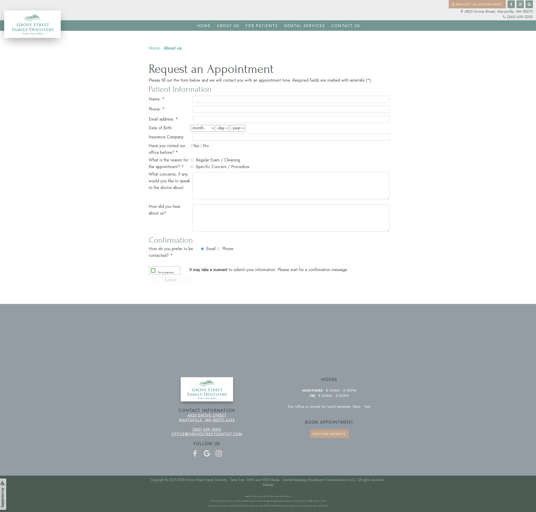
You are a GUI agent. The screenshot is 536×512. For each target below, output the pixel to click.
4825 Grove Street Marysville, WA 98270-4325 (207, 418)
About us (228, 25)
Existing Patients (329, 434)
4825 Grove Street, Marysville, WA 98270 (498, 11)
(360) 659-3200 (520, 17)
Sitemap (268, 484)
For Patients (262, 25)
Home (204, 25)
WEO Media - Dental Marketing (284, 479)
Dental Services (304, 25)
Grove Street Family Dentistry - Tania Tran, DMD (220, 479)
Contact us (345, 25)
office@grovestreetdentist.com (206, 434)
